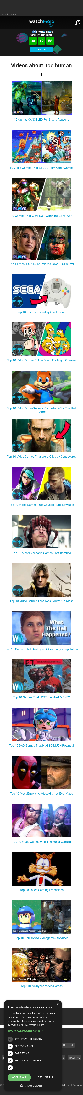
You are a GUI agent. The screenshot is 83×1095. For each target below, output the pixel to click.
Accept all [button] (19, 1077)
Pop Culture (66, 1045)
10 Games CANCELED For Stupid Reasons (41, 119)
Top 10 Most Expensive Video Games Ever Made (41, 793)
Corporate (77, 1085)
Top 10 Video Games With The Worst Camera (41, 842)
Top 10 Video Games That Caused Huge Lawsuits (41, 505)
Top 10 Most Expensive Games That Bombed (41, 553)
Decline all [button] (45, 1077)
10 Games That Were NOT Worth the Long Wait (41, 216)
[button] (33, 1030)
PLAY (40, 49)
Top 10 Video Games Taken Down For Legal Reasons (41, 360)
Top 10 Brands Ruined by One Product (41, 312)
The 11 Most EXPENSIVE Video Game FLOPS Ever (41, 264)
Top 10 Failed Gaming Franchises (41, 890)
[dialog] (33, 1045)
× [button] (57, 1004)
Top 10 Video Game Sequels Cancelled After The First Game (41, 410)
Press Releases (63, 1085)
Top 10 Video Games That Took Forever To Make (41, 601)
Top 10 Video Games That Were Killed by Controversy (41, 456)
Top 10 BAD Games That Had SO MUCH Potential (41, 745)
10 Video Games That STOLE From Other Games (41, 168)
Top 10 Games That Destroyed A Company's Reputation (41, 649)
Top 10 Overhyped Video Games (41, 986)
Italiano (74, 1057)
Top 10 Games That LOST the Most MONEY (41, 697)
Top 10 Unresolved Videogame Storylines (41, 938)
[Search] (78, 22)
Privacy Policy (36, 1024)
